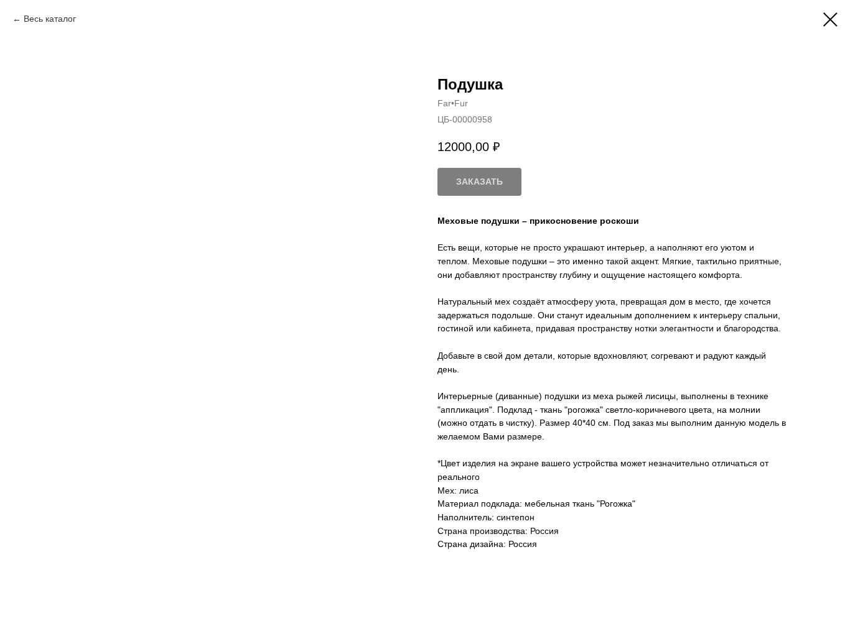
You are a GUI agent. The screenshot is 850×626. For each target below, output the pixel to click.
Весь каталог (50, 19)
